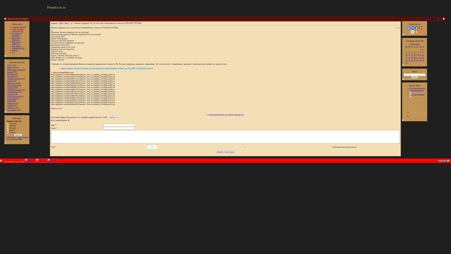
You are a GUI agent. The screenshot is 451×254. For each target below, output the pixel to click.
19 (412, 58)
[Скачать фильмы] (417, 94)
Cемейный (11, 99)
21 (72, 23)
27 (415, 60)
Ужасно (12, 133)
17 (406, 58)
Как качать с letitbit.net (17, 43)
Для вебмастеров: (417, 90)
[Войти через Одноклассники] (416, 32)
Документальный (14, 90)
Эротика (10, 94)
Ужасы (10, 81)
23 (423, 58)
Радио (13, 52)
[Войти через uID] (408, 28)
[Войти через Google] (412, 32)
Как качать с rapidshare (17, 34)
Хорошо (12, 126)
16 (423, 55)
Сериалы (10, 88)
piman (91, 117)
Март (67, 23)
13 (415, 55)
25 (409, 60)
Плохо (11, 130)
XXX (9, 65)
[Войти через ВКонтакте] (412, 28)
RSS (30, 19)
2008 (61, 23)
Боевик (10, 72)
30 (423, 60)
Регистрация (433, 19)
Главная (423, 19)
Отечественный (13, 97)
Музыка (10, 108)
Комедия (10, 68)
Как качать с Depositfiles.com (18, 47)
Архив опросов (23, 137)
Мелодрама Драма (14, 70)
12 (412, 55)
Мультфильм (12, 92)
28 (417, 60)
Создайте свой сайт (417, 88)
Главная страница (19, 27)
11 (409, 55)
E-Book (10, 106)
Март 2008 (414, 44)
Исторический (13, 85)
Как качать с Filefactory (17, 39)
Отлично (13, 123)
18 (409, 58)
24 (406, 60)
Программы (12, 110)
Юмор (9, 101)
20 (415, 58)
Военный (11, 74)
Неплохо (12, 128)
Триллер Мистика (14, 79)
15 (420, 55)
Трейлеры (11, 103)
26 (412, 60)
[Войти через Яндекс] (420, 28)
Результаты (10, 137)
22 (420, 58)
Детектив (11, 76)
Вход (441, 19)
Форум (14, 50)
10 (406, 55)
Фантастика (12, 83)
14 (417, 55)
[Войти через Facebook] (416, 28)
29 (420, 60)
